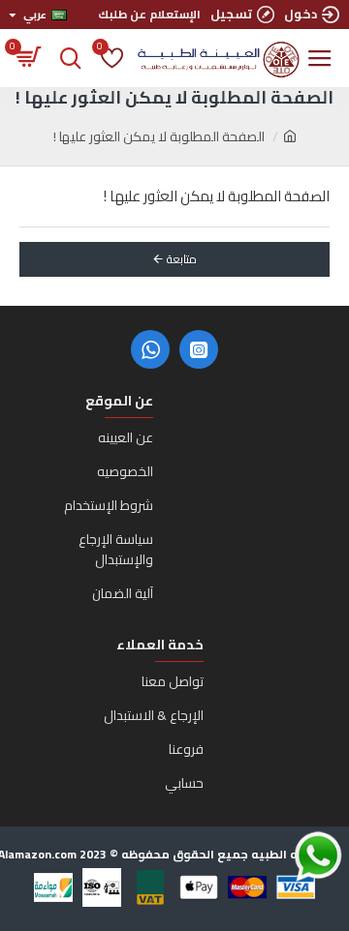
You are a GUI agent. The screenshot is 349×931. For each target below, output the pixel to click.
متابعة (182, 259)
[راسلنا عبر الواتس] (284, 856)
